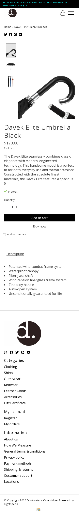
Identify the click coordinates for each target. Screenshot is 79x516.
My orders (12, 424)
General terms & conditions (24, 451)
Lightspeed (11, 504)
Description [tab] (15, 254)
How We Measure (17, 445)
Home (7, 27)
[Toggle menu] (71, 13)
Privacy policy (14, 457)
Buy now (39, 226)
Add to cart (39, 218)
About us (11, 439)
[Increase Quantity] (16, 207)
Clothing (10, 366)
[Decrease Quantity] (8, 207)
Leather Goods (15, 391)
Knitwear (11, 385)
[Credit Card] (38, 510)
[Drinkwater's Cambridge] (12, 13)
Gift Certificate (15, 403)
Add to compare (17, 234)
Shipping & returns (18, 469)
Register (10, 418)
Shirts (8, 373)
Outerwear (12, 379)
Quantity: (9, 200)
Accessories (13, 397)
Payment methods (18, 463)
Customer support (18, 475)
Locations (11, 481)
